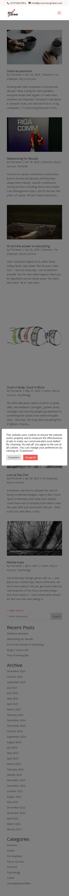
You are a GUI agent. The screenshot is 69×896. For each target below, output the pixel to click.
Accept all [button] (30, 457)
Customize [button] (13, 457)
